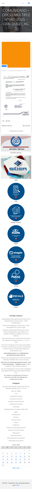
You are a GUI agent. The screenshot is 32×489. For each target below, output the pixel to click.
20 (16, 459)
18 (7, 459)
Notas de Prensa (16, 420)
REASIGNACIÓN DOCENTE (16, 441)
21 (20, 459)
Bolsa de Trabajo (16, 391)
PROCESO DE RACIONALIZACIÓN (16, 427)
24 (3, 462)
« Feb (14, 468)
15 (24, 456)
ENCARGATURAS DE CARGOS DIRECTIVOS (16, 409)
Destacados (16, 407)
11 (7, 456)
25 (7, 462)
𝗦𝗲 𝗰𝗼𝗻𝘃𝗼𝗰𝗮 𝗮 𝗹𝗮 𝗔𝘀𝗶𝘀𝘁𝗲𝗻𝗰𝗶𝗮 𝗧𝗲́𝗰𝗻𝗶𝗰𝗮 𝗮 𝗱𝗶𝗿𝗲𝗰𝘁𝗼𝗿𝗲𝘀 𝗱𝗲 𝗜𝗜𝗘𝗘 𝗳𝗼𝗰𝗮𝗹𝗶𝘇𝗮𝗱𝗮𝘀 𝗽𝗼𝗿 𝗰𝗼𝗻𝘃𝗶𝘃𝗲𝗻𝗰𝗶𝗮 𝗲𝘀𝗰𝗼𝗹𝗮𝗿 (16, 377)
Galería (16, 412)
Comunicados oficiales (16, 396)
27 (16, 462)
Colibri (17, 485)
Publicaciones (16, 433)
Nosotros (16, 417)
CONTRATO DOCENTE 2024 (16, 401)
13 (16, 456)
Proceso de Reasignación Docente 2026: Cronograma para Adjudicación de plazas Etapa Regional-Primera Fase (16, 371)
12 (11, 456)
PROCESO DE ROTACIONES (16, 430)
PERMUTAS (16, 425)
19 (11, 459)
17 (3, 459)
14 (20, 456)
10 (3, 456)
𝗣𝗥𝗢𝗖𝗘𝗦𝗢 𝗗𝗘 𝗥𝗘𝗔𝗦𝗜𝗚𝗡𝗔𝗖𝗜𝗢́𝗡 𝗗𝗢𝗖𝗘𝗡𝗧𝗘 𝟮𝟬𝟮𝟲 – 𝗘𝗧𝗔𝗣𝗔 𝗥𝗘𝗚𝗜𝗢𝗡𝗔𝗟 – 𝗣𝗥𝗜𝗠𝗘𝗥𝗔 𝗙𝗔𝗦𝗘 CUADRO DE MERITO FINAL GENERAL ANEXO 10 (16, 364)
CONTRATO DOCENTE (16, 399)
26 (11, 462)
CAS (16, 394)
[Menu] (28, 3)
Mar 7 (5, 70)
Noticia (4, 66)
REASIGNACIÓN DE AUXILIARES (16, 438)
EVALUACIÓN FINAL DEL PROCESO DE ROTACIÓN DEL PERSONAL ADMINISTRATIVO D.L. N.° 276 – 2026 (16, 340)
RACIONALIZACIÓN (16, 435)
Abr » (18, 468)
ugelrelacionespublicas (16, 70)
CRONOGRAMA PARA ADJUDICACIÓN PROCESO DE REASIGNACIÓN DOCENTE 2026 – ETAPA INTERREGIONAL (16, 321)
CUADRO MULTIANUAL (16, 404)
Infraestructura (16, 414)
